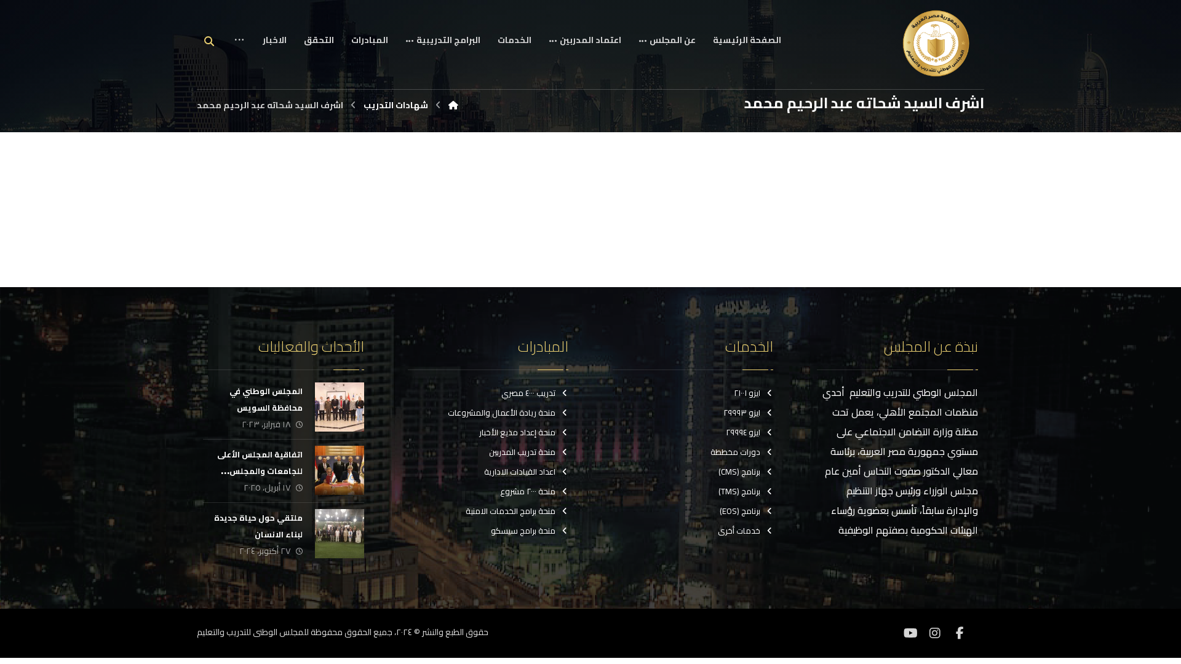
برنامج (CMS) (739, 471)
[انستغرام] (935, 633)
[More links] (239, 49)
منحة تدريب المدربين (522, 452)
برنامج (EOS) (740, 511)
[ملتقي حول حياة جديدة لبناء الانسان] (339, 533)
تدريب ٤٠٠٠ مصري (528, 392)
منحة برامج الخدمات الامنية (510, 511)
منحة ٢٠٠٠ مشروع (527, 491)
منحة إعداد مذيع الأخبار (517, 432)
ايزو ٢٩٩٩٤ (743, 432)
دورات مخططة (735, 452)
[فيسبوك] (959, 633)
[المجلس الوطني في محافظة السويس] (339, 407)
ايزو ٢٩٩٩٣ (741, 412)
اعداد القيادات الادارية (519, 471)
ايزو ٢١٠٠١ (747, 392)
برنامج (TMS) (739, 491)
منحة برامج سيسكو (523, 530)
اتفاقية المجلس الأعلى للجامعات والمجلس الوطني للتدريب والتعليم (257, 471)
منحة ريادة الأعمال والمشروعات (501, 412)
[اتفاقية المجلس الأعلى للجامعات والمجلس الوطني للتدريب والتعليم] (339, 470)
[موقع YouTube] (910, 633)
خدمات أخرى (739, 530)
